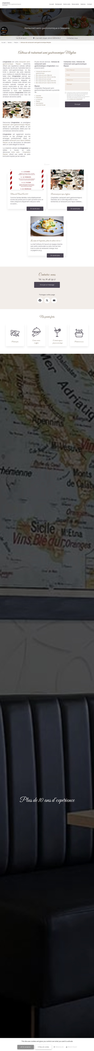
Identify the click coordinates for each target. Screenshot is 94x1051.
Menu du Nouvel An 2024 (19, 194)
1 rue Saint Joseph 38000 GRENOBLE (48, 38)
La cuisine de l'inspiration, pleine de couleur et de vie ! (45, 241)
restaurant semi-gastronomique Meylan (16, 125)
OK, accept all (26, 1047)
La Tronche (39, 99)
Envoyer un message (47, 285)
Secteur (10, 42)
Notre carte (66, 4)
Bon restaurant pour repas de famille (46, 80)
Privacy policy (72, 1047)
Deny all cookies (44, 1047)
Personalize (59, 1047)
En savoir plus (35, 209)
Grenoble (38, 95)
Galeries (83, 4)
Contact (89, 4)
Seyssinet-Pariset (40, 105)
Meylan (16, 42)
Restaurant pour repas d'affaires (60, 194)
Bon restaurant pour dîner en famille (46, 77)
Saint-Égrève (39, 103)
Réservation (75, 4)
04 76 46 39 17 (21, 38)
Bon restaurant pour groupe (43, 79)
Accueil (51, 4)
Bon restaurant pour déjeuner (44, 75)
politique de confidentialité (76, 99)
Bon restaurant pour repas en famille (46, 82)
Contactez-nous (72, 38)
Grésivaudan (39, 97)
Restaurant (58, 4)
